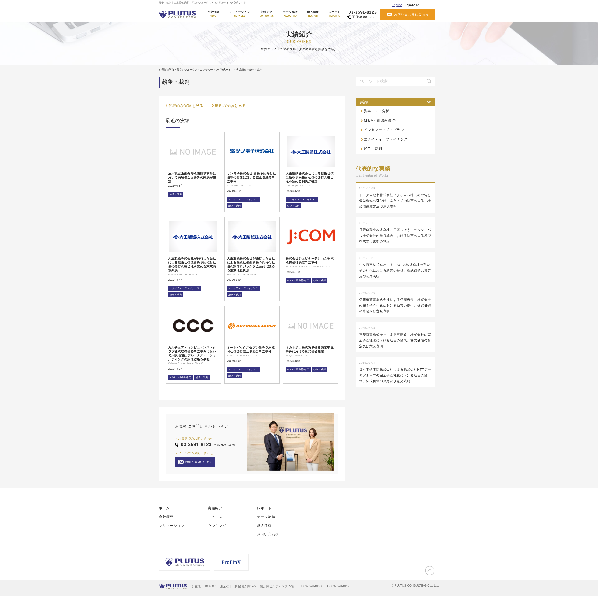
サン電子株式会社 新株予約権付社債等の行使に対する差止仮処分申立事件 (251, 177)
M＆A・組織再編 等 (298, 280)
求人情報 (313, 14)
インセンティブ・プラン (384, 130)
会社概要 (214, 14)
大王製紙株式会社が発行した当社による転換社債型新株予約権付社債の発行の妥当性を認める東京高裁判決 (192, 264)
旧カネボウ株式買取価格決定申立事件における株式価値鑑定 (310, 349)
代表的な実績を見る (185, 106)
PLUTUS (178, 14)
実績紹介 (267, 14)
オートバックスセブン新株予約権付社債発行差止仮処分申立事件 (251, 349)
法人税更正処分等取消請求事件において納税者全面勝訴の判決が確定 (192, 177)
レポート (335, 14)
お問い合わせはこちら (411, 14)
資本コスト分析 (377, 111)
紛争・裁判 (176, 194)
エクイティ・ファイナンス (243, 199)
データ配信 (290, 14)
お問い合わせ (268, 534)
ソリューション (239, 14)
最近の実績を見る (230, 106)
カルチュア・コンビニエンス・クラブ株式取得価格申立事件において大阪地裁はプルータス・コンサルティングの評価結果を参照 (192, 353)
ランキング (217, 526)
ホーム (164, 508)
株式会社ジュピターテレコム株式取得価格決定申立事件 (310, 260)
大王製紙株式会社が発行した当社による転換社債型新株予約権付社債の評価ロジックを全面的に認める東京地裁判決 (251, 264)
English (397, 5)
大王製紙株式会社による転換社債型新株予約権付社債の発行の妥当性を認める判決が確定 (310, 177)
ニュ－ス (215, 517)
